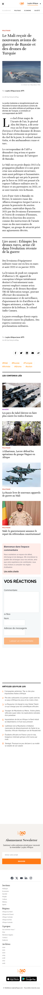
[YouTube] (21, 878)
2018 (3, 958)
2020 (3, 953)
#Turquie (28, 363)
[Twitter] (16, 878)
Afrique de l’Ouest (8, 914)
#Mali (5, 363)
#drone (18, 366)
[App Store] (13, 979)
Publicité (5, 940)
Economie (27, 10)
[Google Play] (29, 979)
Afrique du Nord (7, 912)
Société (37, 10)
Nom (6, 618)
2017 (3, 960)
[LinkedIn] (26, 878)
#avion (29, 366)
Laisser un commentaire (21, 641)
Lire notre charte (11, 571)
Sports (4, 904)
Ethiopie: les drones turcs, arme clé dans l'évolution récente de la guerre (19, 246)
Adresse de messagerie (15, 628)
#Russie (15, 363)
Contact (4, 937)
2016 (3, 963)
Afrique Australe (7, 922)
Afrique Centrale (7, 917)
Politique (17, 10)
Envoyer (21, 861)
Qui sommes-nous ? (8, 929)
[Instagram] (30, 878)
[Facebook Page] (12, 878)
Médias (4, 902)
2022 (3, 947)
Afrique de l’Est (7, 920)
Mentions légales (7, 935)
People (4, 896)
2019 (3, 955)
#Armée (6, 366)
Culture (4, 899)
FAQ (3, 932)
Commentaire (10, 590)
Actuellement (6, 10)
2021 (3, 950)
